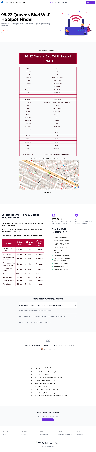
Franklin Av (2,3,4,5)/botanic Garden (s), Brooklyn (62, 259)
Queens (45, 50)
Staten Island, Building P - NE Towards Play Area (44, 393)
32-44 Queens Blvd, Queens (62, 266)
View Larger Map (48, 192)
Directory (39, 50)
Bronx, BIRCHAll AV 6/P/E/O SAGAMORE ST (43, 384)
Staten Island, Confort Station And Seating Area (44, 372)
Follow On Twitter (47, 420)
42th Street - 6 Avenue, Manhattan (60, 251)
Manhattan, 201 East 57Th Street (40, 387)
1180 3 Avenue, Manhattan (61, 255)
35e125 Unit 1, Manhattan (61, 240)
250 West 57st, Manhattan (61, 269)
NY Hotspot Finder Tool (65, 434)
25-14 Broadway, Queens (61, 263)
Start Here (7, 31)
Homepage (80, 434)
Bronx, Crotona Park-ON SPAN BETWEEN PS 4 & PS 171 (46, 378)
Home (51, 2)
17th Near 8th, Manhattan (61, 248)
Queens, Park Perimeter (38, 369)
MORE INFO (90, 2)
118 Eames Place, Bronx (60, 237)
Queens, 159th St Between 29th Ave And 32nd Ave (45, 390)
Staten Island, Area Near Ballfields (40, 375)
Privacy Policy (44, 434)
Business (23, 434)
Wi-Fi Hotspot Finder (61, 2)
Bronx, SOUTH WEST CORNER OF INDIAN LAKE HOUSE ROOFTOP (49, 396)
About (4, 434)
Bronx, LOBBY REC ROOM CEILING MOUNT (43, 381)
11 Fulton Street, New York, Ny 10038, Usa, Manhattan (62, 244)
